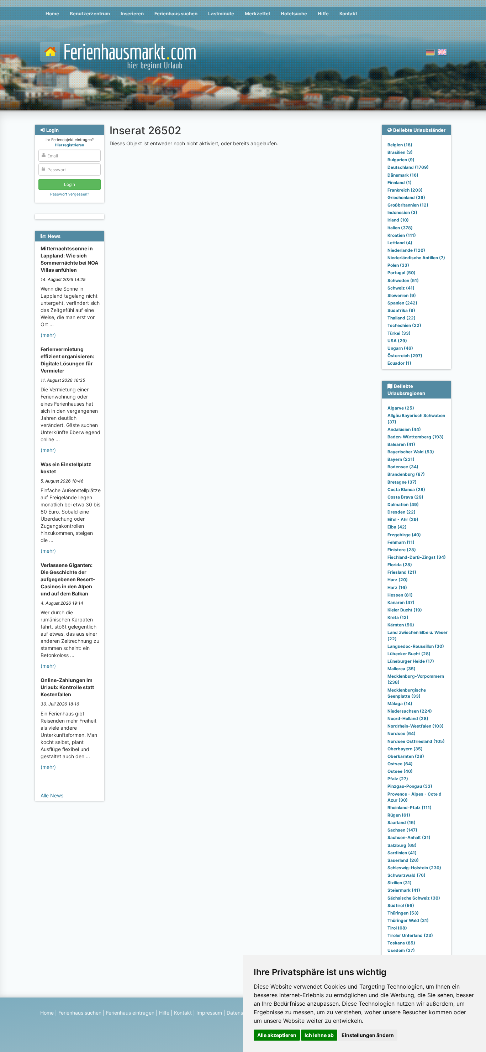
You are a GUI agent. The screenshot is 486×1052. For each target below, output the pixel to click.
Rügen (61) (398, 815)
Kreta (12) (397, 617)
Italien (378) (400, 227)
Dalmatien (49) (403, 504)
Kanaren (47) (400, 602)
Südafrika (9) (401, 310)
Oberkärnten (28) (405, 756)
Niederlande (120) (406, 250)
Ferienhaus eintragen (130, 1013)
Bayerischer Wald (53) (410, 451)
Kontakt (348, 13)
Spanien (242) (402, 303)
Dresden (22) (401, 512)
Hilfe (323, 13)
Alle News (52, 795)
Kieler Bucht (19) (404, 610)
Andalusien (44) (404, 429)
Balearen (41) (401, 444)
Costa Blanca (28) (406, 489)
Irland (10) (398, 220)
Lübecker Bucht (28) (408, 653)
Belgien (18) (399, 144)
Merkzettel (257, 13)
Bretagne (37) (402, 482)
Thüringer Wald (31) (408, 920)
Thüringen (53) (403, 913)
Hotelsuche (294, 13)
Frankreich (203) (405, 190)
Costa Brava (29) (405, 497)
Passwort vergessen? (69, 194)
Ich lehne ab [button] (319, 1035)
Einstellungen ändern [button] (368, 1035)
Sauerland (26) (403, 860)
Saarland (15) (401, 822)
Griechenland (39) (406, 197)
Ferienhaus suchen (175, 13)
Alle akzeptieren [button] (276, 1035)
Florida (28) (399, 564)
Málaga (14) (399, 703)
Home (52, 13)
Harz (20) (397, 579)
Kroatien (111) (401, 235)
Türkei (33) (399, 333)
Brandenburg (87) (406, 474)
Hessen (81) (400, 595)
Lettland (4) (399, 242)
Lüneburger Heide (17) (410, 661)
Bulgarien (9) (400, 159)
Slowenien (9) (401, 295)
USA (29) (397, 340)
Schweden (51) (403, 280)
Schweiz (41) (400, 288)
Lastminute (221, 13)
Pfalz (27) (397, 778)
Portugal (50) (401, 272)
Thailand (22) (401, 318)
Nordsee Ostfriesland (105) (416, 741)
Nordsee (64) (401, 733)
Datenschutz (241, 1013)
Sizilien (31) (399, 882)
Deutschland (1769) (408, 167)
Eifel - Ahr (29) (402, 519)
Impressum (209, 1013)
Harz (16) (397, 587)
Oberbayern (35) (405, 748)
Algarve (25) (400, 408)
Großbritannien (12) (407, 205)
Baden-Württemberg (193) (415, 436)
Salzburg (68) (402, 845)
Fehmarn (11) (400, 542)
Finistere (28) (401, 549)
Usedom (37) (401, 950)
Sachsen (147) (402, 830)
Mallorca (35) (401, 668)
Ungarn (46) (400, 348)
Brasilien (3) (400, 152)
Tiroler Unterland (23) (410, 935)
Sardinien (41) (402, 852)
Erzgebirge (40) (404, 534)
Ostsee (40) (400, 771)
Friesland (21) (401, 572)
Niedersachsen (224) (409, 711)
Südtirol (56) (400, 905)
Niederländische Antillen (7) (416, 257)
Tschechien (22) (404, 325)
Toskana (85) (401, 943)
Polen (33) (398, 265)
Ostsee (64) (400, 763)
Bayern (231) (400, 459)
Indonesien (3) (402, 212)
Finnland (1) (399, 182)
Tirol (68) (397, 928)
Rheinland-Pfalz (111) (409, 807)
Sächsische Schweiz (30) (413, 898)
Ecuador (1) (399, 363)
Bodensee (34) (402, 466)
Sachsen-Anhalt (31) (408, 837)
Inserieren (132, 13)
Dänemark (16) (402, 175)
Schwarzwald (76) (406, 875)
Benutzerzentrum (90, 13)
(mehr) (48, 335)
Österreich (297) (404, 355)
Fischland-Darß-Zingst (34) (416, 557)
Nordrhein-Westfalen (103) (415, 726)
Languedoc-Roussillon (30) (415, 646)
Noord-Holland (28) (407, 718)
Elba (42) (397, 527)
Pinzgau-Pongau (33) (409, 786)
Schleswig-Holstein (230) (414, 867)
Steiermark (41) (403, 890)
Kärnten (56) (400, 624)
